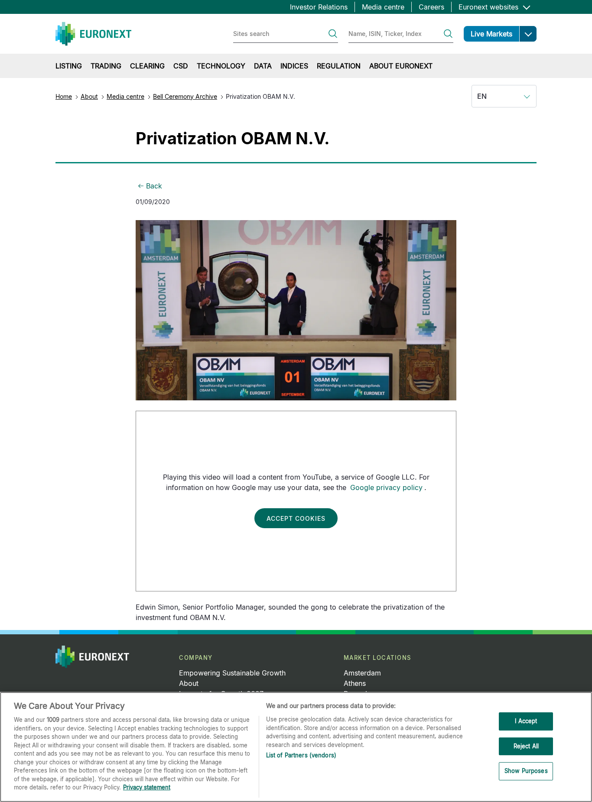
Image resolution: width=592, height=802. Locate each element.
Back (154, 186)
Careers (431, 7)
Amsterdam (362, 673)
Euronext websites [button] (489, 7)
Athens (355, 683)
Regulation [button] (339, 66)
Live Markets (491, 33)
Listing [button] (68, 66)
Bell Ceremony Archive (185, 96)
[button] (528, 34)
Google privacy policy (386, 487)
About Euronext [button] (401, 66)
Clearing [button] (147, 66)
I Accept (526, 721)
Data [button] (263, 66)
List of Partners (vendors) (301, 755)
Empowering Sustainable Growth (232, 673)
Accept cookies (296, 518)
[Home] (93, 34)
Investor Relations (319, 7)
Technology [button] (221, 66)
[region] (296, 747)
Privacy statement (146, 787)
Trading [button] (106, 66)
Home (63, 96)
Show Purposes (526, 771)
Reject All (526, 746)
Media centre (383, 7)
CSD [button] (180, 66)
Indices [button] (294, 66)
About (89, 96)
